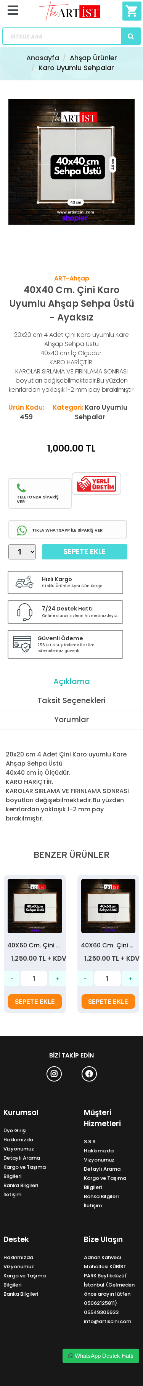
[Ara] (131, 36)
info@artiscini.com (107, 1321)
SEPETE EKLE (35, 1001)
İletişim (12, 1194)
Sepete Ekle (84, 551)
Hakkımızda (18, 1139)
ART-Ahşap (71, 278)
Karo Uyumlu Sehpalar (76, 67)
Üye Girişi (14, 1130)
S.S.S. (90, 1141)
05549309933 (101, 1312)
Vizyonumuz (18, 1148)
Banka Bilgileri (20, 1185)
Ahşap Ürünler (93, 57)
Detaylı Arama (21, 1158)
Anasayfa (42, 57)
